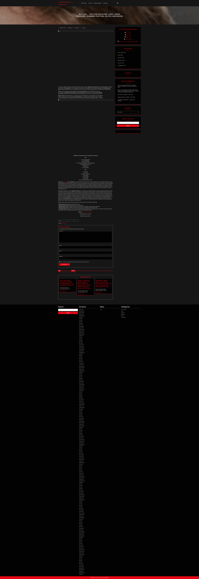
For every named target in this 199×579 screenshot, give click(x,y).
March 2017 (81, 471)
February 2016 (81, 491)
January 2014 (81, 529)
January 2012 (81, 566)
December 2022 (81, 366)
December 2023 (81, 347)
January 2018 (81, 456)
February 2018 (81, 454)
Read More (63, 290)
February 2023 (81, 363)
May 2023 (80, 358)
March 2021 (81, 398)
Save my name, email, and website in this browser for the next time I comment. (75, 261)
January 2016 (81, 493)
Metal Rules (65, 181)
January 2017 (81, 474)
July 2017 (80, 465)
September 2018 (82, 444)
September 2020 (82, 407)
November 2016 (81, 477)
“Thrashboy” (91, 5)
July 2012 (80, 557)
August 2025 (81, 317)
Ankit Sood (91, 7)
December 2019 (81, 421)
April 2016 (80, 488)
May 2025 (80, 321)
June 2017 (80, 467)
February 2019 (81, 436)
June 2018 (80, 448)
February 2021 (81, 399)
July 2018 (80, 447)
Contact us (105, 3)
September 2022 (82, 370)
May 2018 (80, 450)
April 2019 (80, 433)
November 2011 (81, 569)
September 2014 (82, 517)
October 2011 (81, 571)
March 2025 (81, 324)
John (89, 12)
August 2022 (81, 372)
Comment (61, 230)
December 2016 (81, 476)
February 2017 (81, 473)
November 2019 (81, 422)
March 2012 (81, 563)
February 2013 (81, 546)
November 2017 (81, 459)
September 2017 (82, 462)
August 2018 (81, 445)
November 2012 (81, 551)
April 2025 (80, 323)
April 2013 (80, 543)
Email (60, 250)
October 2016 (81, 479)
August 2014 (81, 519)
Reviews (119, 62)
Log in (101, 309)
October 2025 (81, 314)
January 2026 (81, 309)
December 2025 (81, 311)
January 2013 (81, 548)
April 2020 (80, 415)
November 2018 (81, 441)
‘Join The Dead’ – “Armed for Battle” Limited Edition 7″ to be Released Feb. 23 (67, 283)
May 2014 (80, 523)
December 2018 (81, 439)
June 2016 (80, 485)
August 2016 (81, 482)
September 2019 (82, 425)
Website (88, 212)
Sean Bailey (91, 18)
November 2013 (81, 532)
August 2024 (81, 335)
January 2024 (81, 346)
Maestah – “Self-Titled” (128, 94)
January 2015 (81, 511)
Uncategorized (120, 65)
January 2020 (81, 419)
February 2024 (81, 344)
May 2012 (80, 560)
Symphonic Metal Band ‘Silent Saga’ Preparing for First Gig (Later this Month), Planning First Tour (103, 283)
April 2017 (80, 470)
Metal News (64, 223)
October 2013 (81, 534)
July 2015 (80, 502)
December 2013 (81, 531)
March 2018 (81, 453)
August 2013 (81, 537)
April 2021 (80, 396)
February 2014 (81, 528)
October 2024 (81, 332)
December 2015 (81, 494)
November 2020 (81, 404)
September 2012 (82, 554)
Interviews (120, 57)
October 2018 (81, 442)
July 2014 (80, 520)
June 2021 (80, 393)
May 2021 (80, 395)
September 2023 (82, 352)
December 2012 (81, 549)
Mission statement (97, 3)
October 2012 (81, 552)
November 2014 (81, 514)
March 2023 (81, 361)
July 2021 (80, 392)
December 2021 (81, 384)
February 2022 (81, 381)
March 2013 (81, 545)
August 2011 (81, 574)
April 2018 (80, 451)
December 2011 (81, 568)
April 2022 (80, 378)
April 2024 (80, 341)
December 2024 (81, 329)
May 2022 (80, 376)
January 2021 (81, 401)
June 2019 (80, 430)
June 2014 (80, 522)
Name (60, 245)
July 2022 (80, 373)
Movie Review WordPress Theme (96, 577)
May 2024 (80, 340)
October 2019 (81, 424)
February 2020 (81, 418)
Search (128, 125)
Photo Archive (84, 3)
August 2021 (81, 390)
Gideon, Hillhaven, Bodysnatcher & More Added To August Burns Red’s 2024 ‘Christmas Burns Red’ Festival (84, 284)
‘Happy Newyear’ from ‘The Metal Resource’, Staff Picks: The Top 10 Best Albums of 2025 (127, 86)
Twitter (91, 212)
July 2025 (80, 318)
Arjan (90, 9)
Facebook (84, 212)
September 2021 (82, 389)
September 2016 (82, 480)
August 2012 (81, 555)
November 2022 (81, 367)
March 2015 (81, 508)
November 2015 (81, 496)
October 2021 (81, 387)
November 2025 (81, 312)
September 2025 (82, 315)
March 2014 (81, 526)
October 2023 (81, 350)
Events (119, 55)
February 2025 (81, 326)
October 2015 (81, 497)
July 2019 (80, 428)
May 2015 (80, 505)
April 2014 (80, 525)
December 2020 (81, 402)
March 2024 (81, 343)
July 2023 (80, 355)
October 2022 (81, 369)
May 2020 (80, 413)
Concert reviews (121, 52)
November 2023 (81, 349)
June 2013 (80, 540)
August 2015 (81, 500)
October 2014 (81, 516)
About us (90, 3)
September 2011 (82, 572)
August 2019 (81, 427)
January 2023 (81, 364)
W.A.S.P (76, 220)
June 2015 (80, 503)
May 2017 (80, 468)
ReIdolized (71, 220)
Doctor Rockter (64, 220)
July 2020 (80, 410)
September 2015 (82, 499)
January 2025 (81, 327)
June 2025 (80, 320)
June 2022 (80, 375)
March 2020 (81, 416)
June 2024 (80, 338)
